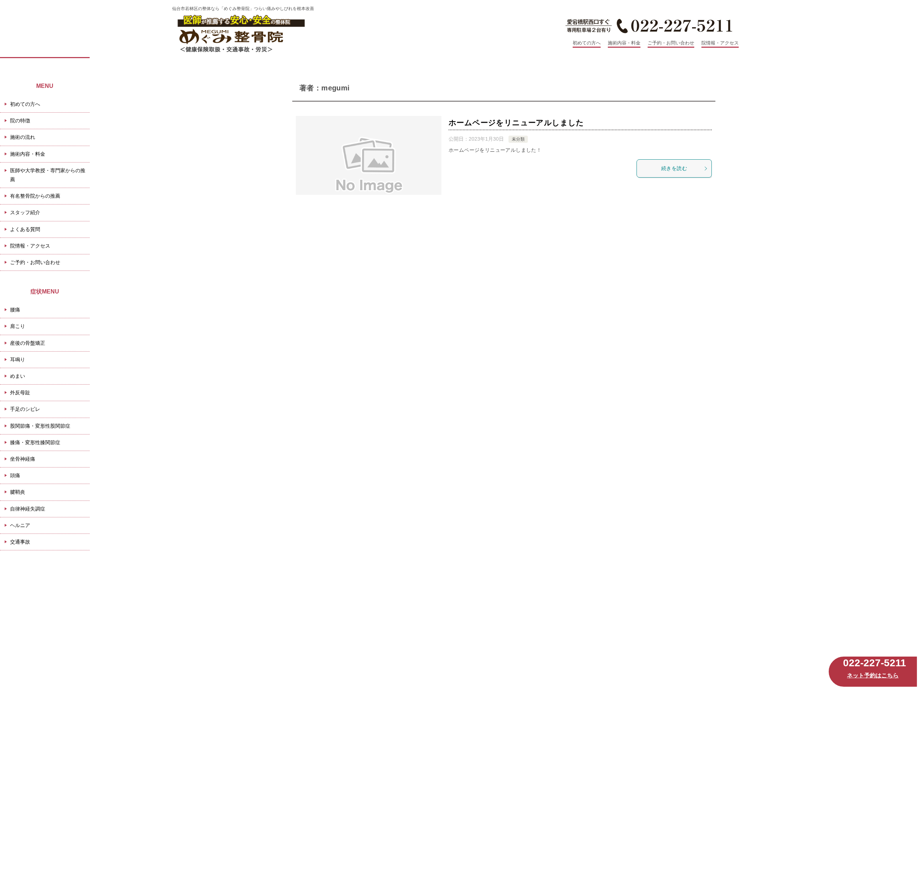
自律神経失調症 (27, 509)
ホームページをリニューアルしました (516, 122)
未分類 (518, 139)
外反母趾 (20, 392)
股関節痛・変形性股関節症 (40, 426)
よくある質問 (25, 229)
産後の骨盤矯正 (27, 343)
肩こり (17, 326)
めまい (17, 376)
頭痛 (15, 475)
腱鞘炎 (17, 492)
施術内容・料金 (624, 43)
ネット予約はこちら (873, 675)
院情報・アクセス (720, 43)
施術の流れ (22, 137)
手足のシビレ (25, 409)
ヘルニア (20, 525)
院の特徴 (20, 120)
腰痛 (15, 310)
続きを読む (674, 168)
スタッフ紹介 (25, 212)
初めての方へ (587, 43)
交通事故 (20, 542)
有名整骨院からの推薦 (35, 196)
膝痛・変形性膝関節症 (35, 442)
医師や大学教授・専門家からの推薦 (47, 175)
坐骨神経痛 (22, 459)
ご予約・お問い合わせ (671, 43)
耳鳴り (17, 359)
